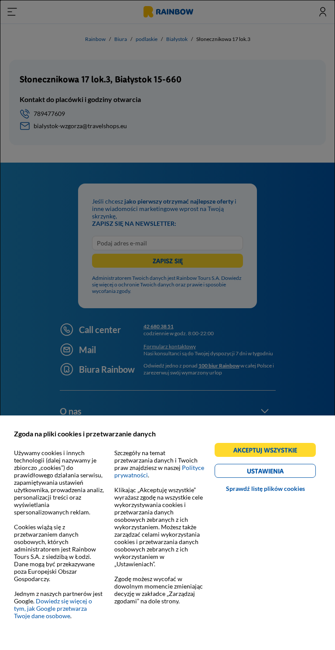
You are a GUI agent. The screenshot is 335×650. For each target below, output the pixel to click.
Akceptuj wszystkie (268, 451)
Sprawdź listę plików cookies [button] (265, 488)
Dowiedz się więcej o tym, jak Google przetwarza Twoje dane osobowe (53, 608)
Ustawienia (280, 472)
